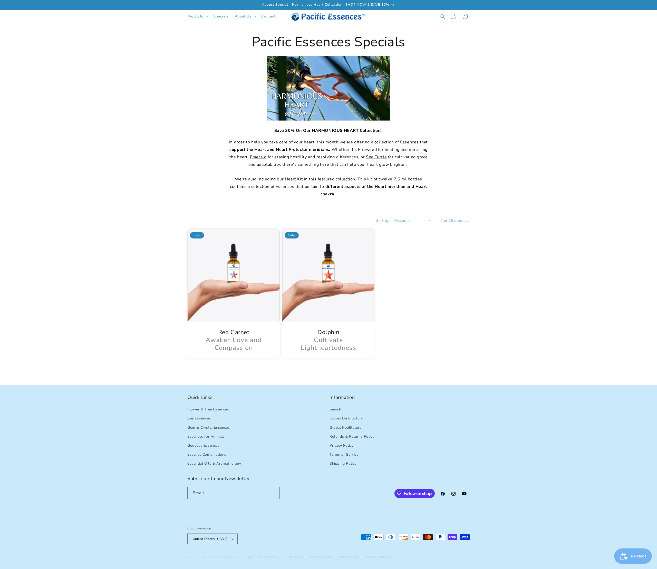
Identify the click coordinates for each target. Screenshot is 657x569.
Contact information (378, 557)
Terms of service (320, 557)
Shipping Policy (343, 463)
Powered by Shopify (239, 557)
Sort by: (383, 220)
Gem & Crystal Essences (208, 427)
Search (335, 409)
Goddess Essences (203, 445)
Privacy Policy (341, 445)
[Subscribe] (273, 493)
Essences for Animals (206, 436)
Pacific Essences (212, 557)
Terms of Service (344, 454)
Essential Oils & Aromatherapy (214, 463)
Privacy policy (294, 557)
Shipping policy (348, 557)
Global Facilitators (345, 427)
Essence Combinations (206, 454)
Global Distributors (346, 418)
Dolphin (328, 332)
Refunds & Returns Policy (352, 436)
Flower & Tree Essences (208, 409)
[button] (197, 16)
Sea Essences (199, 418)
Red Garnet (233, 332)
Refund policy (268, 557)
